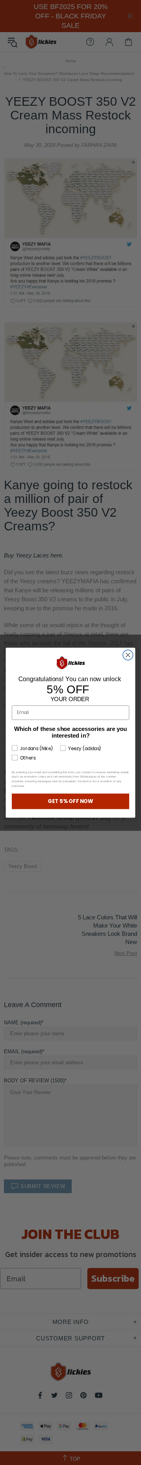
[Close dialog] (128, 655)
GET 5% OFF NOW (71, 801)
